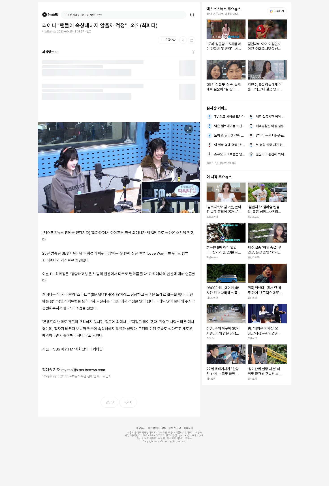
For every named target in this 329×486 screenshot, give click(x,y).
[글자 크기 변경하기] (183, 40)
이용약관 (140, 428)
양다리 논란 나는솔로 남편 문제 (271, 135)
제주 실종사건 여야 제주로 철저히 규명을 (271, 117)
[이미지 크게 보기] (188, 129)
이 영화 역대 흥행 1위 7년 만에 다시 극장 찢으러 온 (229, 145)
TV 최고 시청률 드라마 (229, 117)
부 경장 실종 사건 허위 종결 (271, 145)
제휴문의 (188, 428)
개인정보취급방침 (157, 428)
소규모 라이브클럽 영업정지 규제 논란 (229, 154)
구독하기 (277, 11)
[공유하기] (191, 40)
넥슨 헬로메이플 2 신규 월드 (229, 126)
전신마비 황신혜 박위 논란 (271, 154)
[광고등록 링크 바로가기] (193, 52)
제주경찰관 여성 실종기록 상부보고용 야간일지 (271, 126)
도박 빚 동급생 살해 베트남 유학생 (229, 135)
